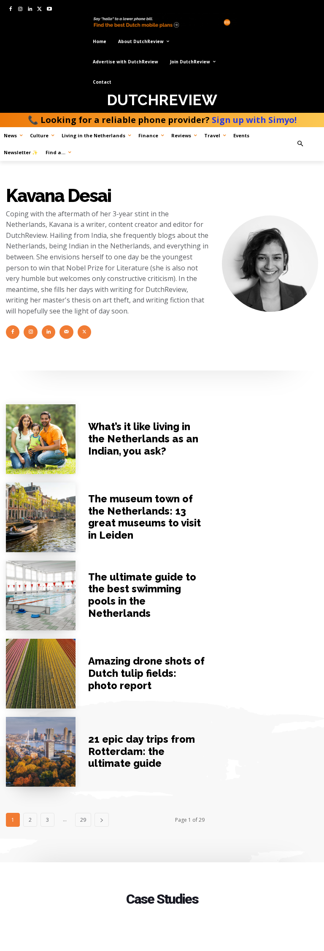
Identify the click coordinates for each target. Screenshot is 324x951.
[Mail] (66, 332)
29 (83, 819)
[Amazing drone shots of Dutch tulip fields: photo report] (41, 673)
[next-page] (101, 820)
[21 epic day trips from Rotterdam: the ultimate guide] (41, 752)
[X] (39, 9)
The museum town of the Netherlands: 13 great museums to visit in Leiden (144, 517)
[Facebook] (11, 9)
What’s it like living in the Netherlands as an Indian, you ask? (143, 438)
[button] (308, 144)
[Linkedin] (30, 9)
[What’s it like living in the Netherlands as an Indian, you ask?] (41, 439)
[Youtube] (49, 9)
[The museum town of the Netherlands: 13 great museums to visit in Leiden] (41, 517)
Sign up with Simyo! (254, 119)
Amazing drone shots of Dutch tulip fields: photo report (146, 673)
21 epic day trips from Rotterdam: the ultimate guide (141, 751)
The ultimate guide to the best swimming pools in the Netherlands (142, 595)
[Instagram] (20, 9)
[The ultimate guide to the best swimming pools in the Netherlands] (41, 595)
